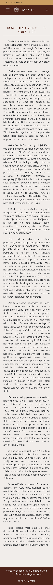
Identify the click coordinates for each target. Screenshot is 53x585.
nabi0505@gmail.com (29, 574)
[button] (47, 10)
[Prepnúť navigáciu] (7, 10)
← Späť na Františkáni (12, 2)
